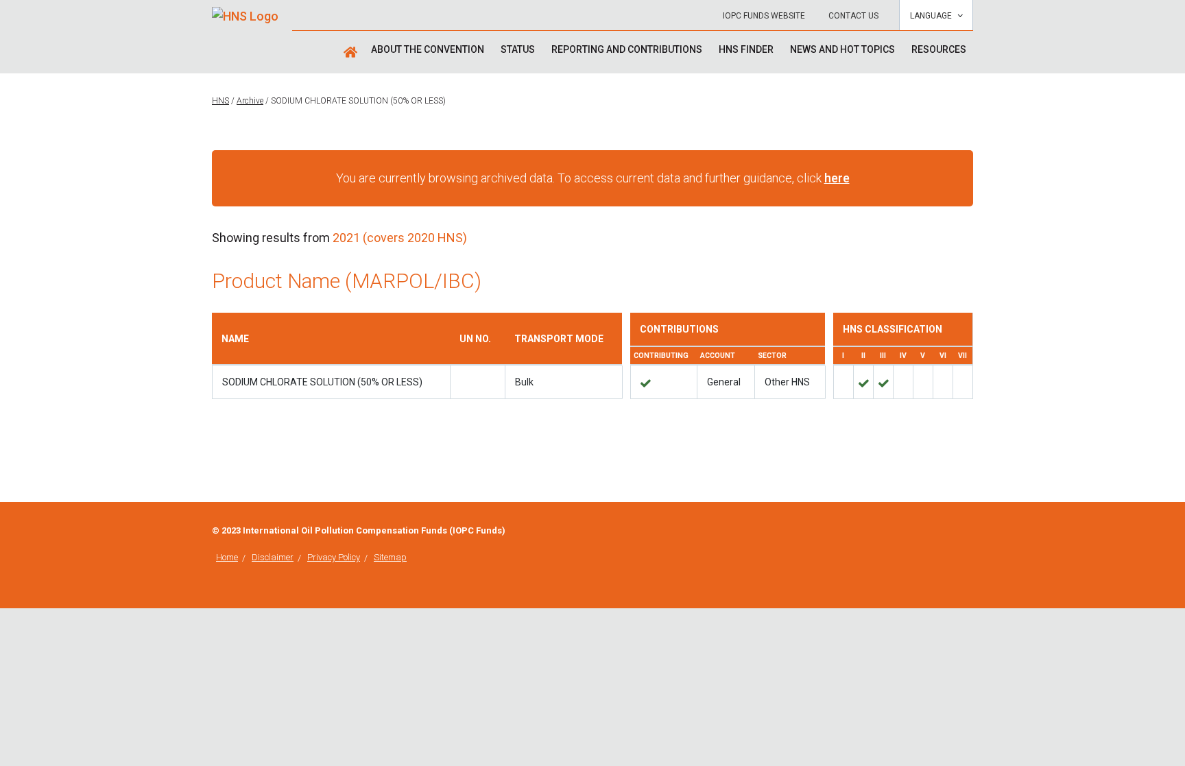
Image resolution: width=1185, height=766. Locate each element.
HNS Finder (746, 49)
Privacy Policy (333, 557)
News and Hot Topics (842, 49)
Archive (250, 101)
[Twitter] (969, 532)
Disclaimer (273, 557)
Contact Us (853, 16)
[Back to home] (245, 11)
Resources (938, 49)
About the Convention (427, 49)
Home (227, 557)
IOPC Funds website (764, 16)
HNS (220, 101)
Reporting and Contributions (626, 49)
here (837, 178)
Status (518, 49)
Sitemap (390, 557)
